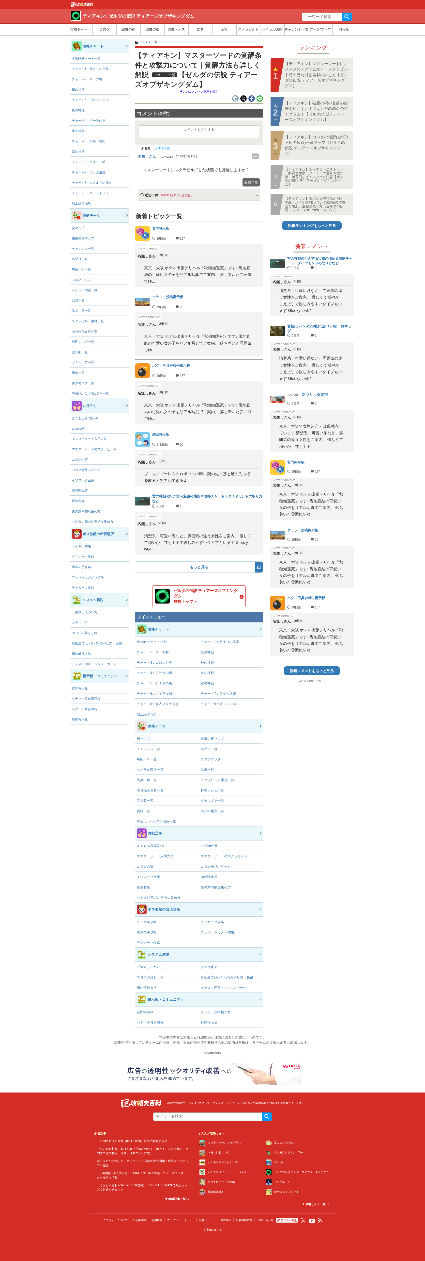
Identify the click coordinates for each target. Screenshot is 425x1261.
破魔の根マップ (83, 238)
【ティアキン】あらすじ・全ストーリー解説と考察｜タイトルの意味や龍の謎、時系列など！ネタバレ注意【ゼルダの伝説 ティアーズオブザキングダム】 (314, 176)
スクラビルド (248, 29)
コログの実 (80, 459)
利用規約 (157, 1220)
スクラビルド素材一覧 (88, 321)
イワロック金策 (83, 480)
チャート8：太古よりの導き (92, 183)
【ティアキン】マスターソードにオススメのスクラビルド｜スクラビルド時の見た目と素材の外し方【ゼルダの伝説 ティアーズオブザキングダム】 (316, 75)
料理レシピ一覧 (83, 342)
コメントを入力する (198, 130)
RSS (320, 1220)
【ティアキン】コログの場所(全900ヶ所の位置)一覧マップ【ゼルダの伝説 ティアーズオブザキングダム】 (316, 145)
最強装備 (78, 501)
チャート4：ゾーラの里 (89, 120)
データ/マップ (320, 29)
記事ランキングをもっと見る (312, 225)
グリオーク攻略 (83, 556)
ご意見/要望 (139, 1220)
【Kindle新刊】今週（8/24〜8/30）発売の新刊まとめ (132, 1141)
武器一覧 (78, 300)
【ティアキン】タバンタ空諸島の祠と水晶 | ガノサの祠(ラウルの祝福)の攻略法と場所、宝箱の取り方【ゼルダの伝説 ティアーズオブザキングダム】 (315, 204)
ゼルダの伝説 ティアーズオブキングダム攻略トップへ (206, 596)
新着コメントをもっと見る (312, 671)
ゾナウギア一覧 (83, 362)
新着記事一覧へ (178, 1199)
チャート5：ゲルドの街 (89, 141)
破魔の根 (152, 29)
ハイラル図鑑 (272, 29)
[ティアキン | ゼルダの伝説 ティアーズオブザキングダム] (82, 6)
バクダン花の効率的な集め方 (92, 521)
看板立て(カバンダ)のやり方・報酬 (97, 643)
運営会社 (225, 1220)
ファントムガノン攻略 (88, 577)
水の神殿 (78, 131)
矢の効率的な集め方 (86, 511)
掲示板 (344, 29)
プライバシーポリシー (180, 1220)
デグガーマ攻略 (83, 587)
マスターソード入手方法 (89, 439)
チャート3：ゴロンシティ (90, 100)
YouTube (311, 1220)
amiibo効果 (80, 428)
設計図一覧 (80, 352)
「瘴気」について (84, 612)
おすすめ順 (162, 148)
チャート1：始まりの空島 (90, 69)
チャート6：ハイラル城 (89, 162)
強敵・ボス (176, 29)
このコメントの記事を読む (200, 91)
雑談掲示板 (80, 719)
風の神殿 (78, 89)
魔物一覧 (78, 373)
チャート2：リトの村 (87, 79)
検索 (347, 17)
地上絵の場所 (81, 203)
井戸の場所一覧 (83, 383)
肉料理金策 (80, 490)
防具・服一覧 (81, 311)
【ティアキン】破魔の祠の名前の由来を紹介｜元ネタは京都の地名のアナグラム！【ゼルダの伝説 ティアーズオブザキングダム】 (316, 111)
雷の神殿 (78, 151)
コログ (104, 29)
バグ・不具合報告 (84, 709)
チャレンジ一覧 (296, 29)
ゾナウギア (80, 622)
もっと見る (199, 567)
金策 (224, 29)
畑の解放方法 (81, 654)
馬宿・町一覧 (81, 269)
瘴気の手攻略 (81, 567)
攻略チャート (80, 29)
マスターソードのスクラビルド (94, 449)
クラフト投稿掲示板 (86, 699)
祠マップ (78, 228)
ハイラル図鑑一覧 (84, 290)
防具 (200, 29)
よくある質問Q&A (85, 418)
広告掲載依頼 (244, 1220)
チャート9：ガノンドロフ (90, 193)
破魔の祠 (128, 29)
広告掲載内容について (311, 680)
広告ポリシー (207, 1220)
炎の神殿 (78, 110)
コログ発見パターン (86, 470)
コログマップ (81, 280)
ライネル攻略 (81, 546)
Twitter (303, 1220)
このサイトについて (115, 1220)
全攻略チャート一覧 (86, 58)
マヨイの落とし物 (84, 633)
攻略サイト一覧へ (316, 1204)
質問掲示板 (80, 688)
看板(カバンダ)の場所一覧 (90, 393)
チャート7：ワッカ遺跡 (89, 172)
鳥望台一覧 (80, 259)
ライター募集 (289, 1220)
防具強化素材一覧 (84, 331)
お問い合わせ (265, 1220)
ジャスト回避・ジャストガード (94, 664)
